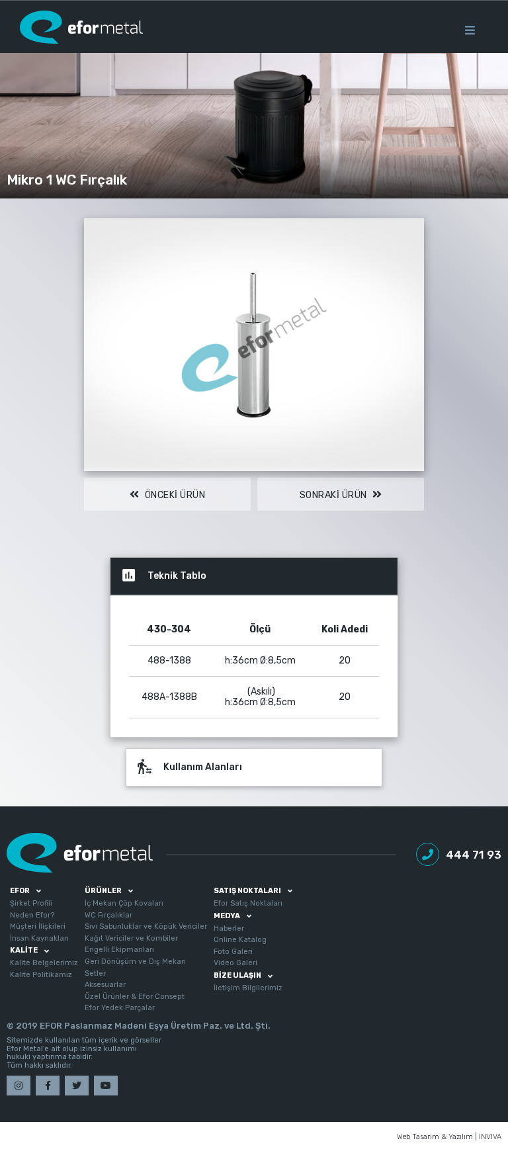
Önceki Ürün (173, 495)
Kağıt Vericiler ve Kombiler (131, 938)
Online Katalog (240, 939)
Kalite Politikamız (41, 974)
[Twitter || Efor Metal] (77, 1085)
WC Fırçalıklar (108, 915)
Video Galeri (235, 963)
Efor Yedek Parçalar (120, 1008)
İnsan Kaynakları (39, 938)
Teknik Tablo (163, 575)
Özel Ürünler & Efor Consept (135, 996)
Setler (95, 973)
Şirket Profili (31, 903)
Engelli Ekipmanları (119, 949)
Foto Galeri (233, 951)
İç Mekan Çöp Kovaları (124, 903)
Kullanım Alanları (189, 766)
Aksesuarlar (105, 984)
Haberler (229, 928)
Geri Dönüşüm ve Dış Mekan (135, 961)
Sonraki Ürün (335, 495)
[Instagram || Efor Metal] (18, 1085)
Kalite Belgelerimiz (44, 963)
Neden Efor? (32, 915)
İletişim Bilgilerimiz (248, 988)
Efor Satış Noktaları (248, 903)
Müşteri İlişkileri (37, 926)
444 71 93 (473, 854)
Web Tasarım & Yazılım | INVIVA (449, 1137)
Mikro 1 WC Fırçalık (67, 179)
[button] (412, 230)
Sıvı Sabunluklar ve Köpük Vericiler (146, 926)
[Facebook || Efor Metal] (48, 1085)
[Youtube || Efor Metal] (106, 1085)
